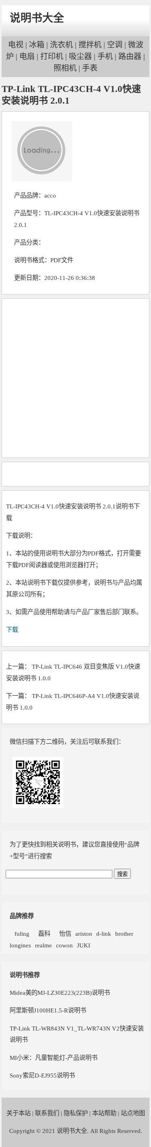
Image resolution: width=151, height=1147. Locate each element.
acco (50, 195)
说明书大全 (37, 18)
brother (124, 933)
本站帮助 (104, 1113)
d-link (103, 933)
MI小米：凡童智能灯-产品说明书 (53, 1057)
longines (20, 945)
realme (43, 945)
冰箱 (36, 45)
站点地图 (133, 1113)
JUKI (83, 945)
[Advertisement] (75, 378)
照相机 (65, 68)
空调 (114, 45)
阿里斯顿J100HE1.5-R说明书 (48, 1010)
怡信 (62, 933)
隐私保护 (76, 1113)
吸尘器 (80, 56)
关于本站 (18, 1113)
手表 (89, 68)
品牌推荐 (22, 915)
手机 (105, 56)
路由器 (129, 56)
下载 (12, 629)
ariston (83, 933)
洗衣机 (61, 45)
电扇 (27, 56)
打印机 (51, 56)
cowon (64, 945)
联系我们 (47, 1113)
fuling (19, 933)
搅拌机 (90, 45)
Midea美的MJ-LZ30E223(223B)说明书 (60, 992)
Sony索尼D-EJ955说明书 (42, 1075)
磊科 (41, 933)
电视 (15, 45)
